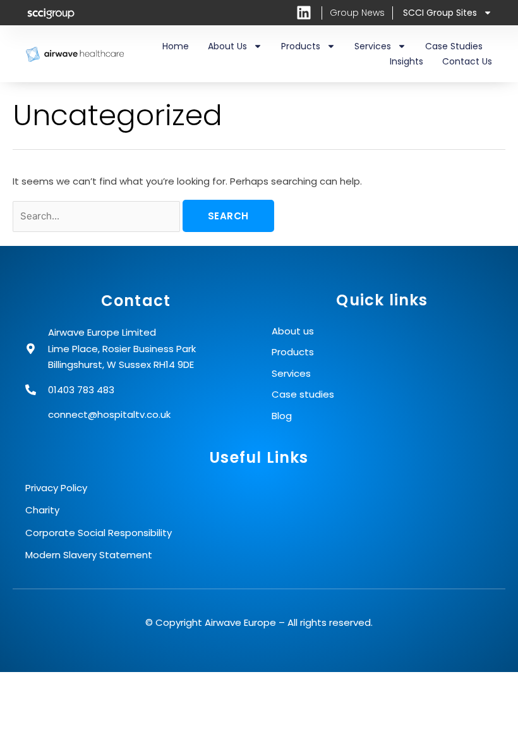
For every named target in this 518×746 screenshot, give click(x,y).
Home (175, 46)
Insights (406, 61)
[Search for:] (98, 216)
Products (300, 46)
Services (372, 46)
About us (227, 46)
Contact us (467, 61)
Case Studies (454, 46)
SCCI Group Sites (440, 12)
